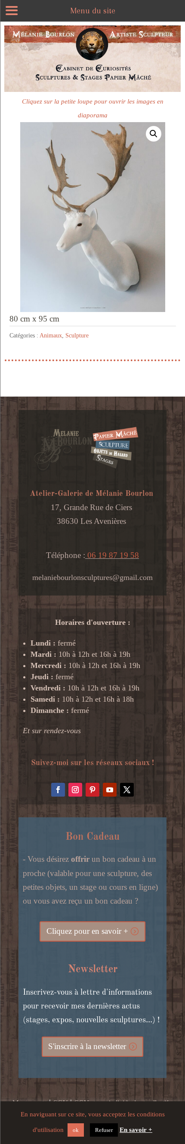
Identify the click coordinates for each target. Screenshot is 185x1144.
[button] (153, 134)
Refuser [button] (104, 1130)
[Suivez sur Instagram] (75, 790)
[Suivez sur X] (127, 790)
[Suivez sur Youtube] (110, 790)
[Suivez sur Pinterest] (92, 790)
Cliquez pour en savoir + (87, 931)
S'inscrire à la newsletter (87, 1046)
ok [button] (76, 1130)
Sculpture (77, 335)
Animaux (51, 335)
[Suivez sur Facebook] (58, 790)
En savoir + (136, 1129)
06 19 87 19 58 (112, 555)
